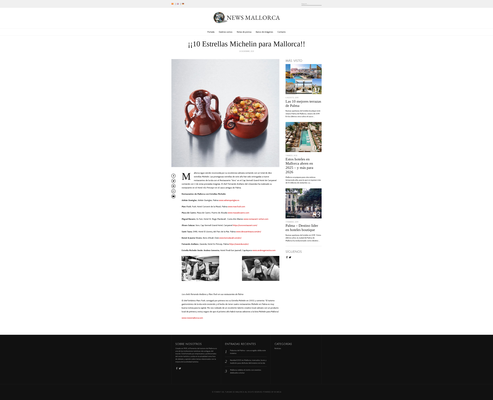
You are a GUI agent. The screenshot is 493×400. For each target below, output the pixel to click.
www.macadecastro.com (238, 212)
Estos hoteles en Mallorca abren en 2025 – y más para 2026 (299, 165)
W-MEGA (277, 392)
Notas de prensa (244, 32)
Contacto (281, 32)
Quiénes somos (225, 32)
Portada (210, 32)
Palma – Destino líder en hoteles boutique (302, 227)
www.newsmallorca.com (192, 318)
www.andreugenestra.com (264, 250)
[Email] (173, 196)
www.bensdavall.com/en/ (230, 238)
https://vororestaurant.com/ (245, 225)
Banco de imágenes (264, 32)
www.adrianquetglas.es (229, 200)
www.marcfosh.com (236, 206)
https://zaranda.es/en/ (239, 244)
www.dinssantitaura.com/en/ (248, 231)
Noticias (277, 348)
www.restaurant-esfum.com (256, 219)
